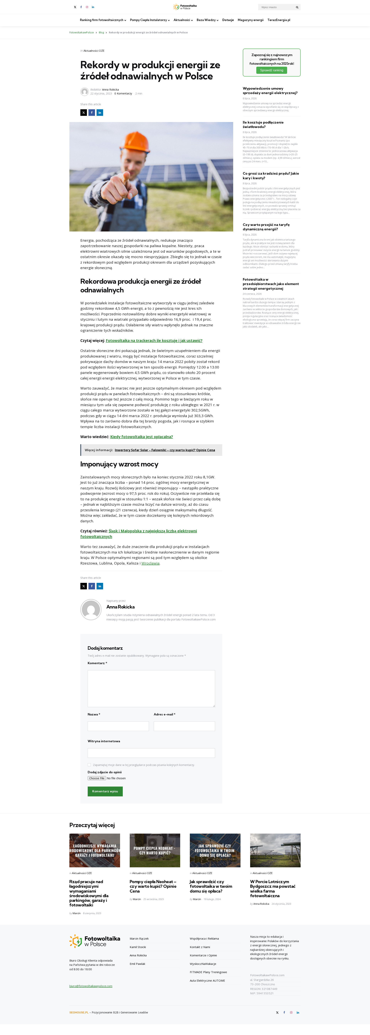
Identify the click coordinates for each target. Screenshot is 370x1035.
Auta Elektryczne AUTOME (207, 980)
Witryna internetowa (104, 741)
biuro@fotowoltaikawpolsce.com (90, 986)
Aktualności (182, 20)
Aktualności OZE (93, 50)
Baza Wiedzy (206, 20)
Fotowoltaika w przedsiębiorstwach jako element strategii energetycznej (271, 284)
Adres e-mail (164, 714)
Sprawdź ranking (271, 70)
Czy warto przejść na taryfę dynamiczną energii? (266, 226)
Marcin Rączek (139, 938)
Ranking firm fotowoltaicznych (101, 20)
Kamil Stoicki (138, 947)
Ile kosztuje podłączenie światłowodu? (263, 124)
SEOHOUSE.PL (79, 1012)
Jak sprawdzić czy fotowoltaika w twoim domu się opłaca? (211, 886)
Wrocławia (150, 563)
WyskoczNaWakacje (203, 964)
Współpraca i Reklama (204, 938)
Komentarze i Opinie (203, 955)
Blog (101, 32)
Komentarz (97, 663)
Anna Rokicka (110, 89)
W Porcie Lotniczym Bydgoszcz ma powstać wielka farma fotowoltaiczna (272, 888)
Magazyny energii (251, 20)
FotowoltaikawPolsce (81, 32)
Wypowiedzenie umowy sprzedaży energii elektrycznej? (270, 90)
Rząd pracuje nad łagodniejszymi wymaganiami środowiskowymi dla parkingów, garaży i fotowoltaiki (88, 893)
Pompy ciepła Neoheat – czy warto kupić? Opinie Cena (153, 886)
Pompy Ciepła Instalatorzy (148, 20)
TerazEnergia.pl (278, 20)
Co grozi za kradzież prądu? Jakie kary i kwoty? (271, 175)
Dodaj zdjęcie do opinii (105, 772)
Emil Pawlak (137, 964)
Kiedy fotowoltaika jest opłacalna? (141, 436)
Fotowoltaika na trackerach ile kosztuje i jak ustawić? (154, 340)
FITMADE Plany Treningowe (208, 972)
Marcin (77, 913)
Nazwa (94, 714)
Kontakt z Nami (200, 947)
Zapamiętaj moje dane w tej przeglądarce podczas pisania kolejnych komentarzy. (144, 765)
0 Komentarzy (123, 93)
